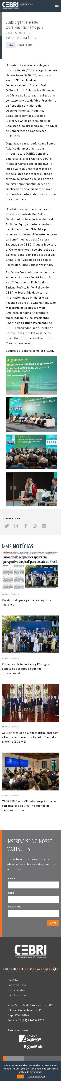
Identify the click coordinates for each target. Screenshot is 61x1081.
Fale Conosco (17, 995)
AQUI (49, 350)
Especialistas (16, 990)
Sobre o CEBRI (17, 985)
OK (20, 1076)
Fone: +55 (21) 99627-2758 (26, 1020)
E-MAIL (12, 879)
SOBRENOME (14, 907)
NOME (12, 893)
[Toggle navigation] (56, 5)
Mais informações (36, 1076)
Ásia (11, 45)
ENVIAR (53, 923)
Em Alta (13, 980)
